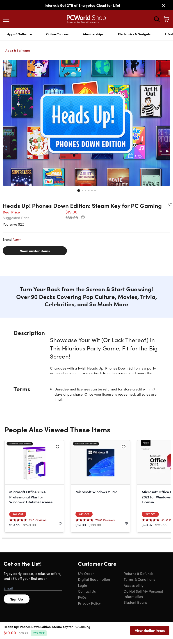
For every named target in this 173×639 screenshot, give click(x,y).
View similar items (35, 250)
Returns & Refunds (138, 573)
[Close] (163, 5)
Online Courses (57, 34)
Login (82, 585)
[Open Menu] (7, 19)
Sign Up (16, 598)
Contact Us (87, 591)
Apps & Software (19, 34)
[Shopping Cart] (166, 19)
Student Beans (135, 602)
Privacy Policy (89, 603)
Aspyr (17, 239)
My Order (86, 573)
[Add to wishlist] (170, 204)
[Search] (156, 19)
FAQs (82, 597)
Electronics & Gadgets (134, 34)
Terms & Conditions (139, 579)
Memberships (93, 34)
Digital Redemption (94, 579)
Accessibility (133, 585)
